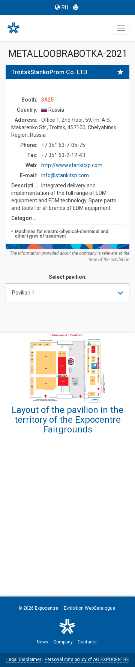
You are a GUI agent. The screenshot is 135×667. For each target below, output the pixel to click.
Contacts (87, 642)
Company (63, 642)
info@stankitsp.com (65, 175)
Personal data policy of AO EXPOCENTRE (87, 659)
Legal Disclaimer (23, 659)
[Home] (17, 28)
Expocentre (46, 608)
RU (65, 7)
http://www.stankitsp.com (71, 165)
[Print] (75, 7)
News (42, 642)
